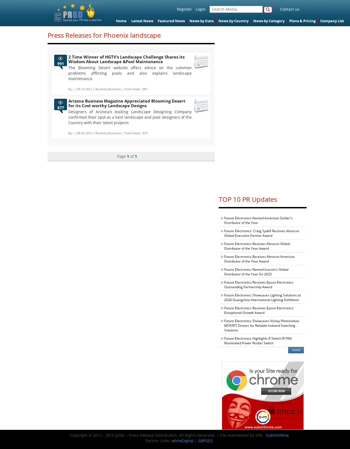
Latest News (142, 20)
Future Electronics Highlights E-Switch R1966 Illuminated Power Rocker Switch (258, 340)
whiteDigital (183, 440)
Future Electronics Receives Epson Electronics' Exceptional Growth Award (259, 310)
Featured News (171, 20)
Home (121, 20)
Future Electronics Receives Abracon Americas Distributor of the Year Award (259, 259)
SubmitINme (277, 435)
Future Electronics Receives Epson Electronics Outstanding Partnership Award (258, 284)
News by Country (233, 20)
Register (184, 9)
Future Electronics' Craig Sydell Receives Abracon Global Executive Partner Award (261, 233)
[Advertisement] (263, 108)
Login (201, 9)
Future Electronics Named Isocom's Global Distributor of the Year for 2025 (256, 271)
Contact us (289, 9)
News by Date (201, 20)
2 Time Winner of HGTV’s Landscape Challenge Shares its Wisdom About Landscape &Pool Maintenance (126, 59)
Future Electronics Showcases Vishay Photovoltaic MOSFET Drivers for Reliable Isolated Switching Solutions (261, 326)
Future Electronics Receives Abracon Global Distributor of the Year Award (257, 246)
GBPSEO (205, 440)
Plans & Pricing (302, 20)
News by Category (269, 20)
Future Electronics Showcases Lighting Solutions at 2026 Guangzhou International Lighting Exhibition (262, 297)
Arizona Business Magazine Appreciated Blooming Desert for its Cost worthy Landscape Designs (126, 103)
